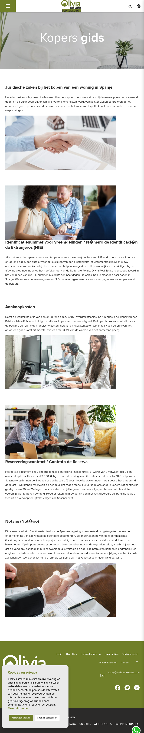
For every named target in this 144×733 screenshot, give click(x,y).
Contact (125, 662)
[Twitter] (127, 684)
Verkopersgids (130, 654)
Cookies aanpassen (47, 717)
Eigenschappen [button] (89, 654)
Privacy (71, 724)
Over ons (71, 654)
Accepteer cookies (21, 717)
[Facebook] (117, 684)
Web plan (101, 724)
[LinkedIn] (137, 684)
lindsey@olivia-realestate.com (123, 672)
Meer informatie (18, 708)
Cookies (85, 724)
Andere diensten (108, 662)
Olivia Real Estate (71, 6)
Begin (59, 654)
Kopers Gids (112, 654)
